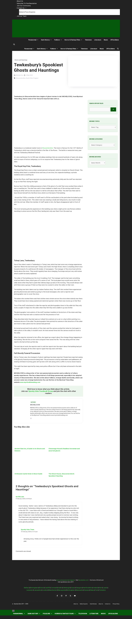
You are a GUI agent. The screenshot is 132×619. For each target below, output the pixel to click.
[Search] (113, 109)
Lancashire (37, 590)
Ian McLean (20, 497)
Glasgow (79, 588)
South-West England (32, 78)
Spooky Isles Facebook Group (40, 391)
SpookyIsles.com (83, 580)
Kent (100, 588)
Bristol (41, 588)
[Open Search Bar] (14, 44)
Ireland (95, 588)
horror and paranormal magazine (65, 580)
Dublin (60, 588)
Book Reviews (93, 604)
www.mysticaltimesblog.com (30, 382)
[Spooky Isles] (18, 39)
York (96, 590)
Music (106, 40)
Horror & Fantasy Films (72, 40)
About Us (20, 1)
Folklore (57, 40)
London (45, 590)
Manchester (53, 590)
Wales (92, 590)
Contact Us (20, 8)
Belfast (26, 588)
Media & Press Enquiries (27, 12)
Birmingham (34, 588)
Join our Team (21, 16)
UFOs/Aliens (114, 40)
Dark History (45, 40)
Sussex (86, 590)
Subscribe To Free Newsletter (27, 3)
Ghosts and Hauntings (21, 60)
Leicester (29, 590)
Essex (73, 588)
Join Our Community (24, 6)
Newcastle (79, 590)
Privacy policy (116, 604)
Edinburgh (66, 588)
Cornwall (54, 588)
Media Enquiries (84, 604)
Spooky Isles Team (27, 529)
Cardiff (47, 588)
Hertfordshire (87, 588)
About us (76, 604)
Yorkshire (102, 590)
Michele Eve (19, 75)
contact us (107, 604)
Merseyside (62, 590)
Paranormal (32, 40)
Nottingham (71, 590)
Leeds (105, 588)
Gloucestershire (20, 78)
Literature (97, 40)
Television (88, 40)
